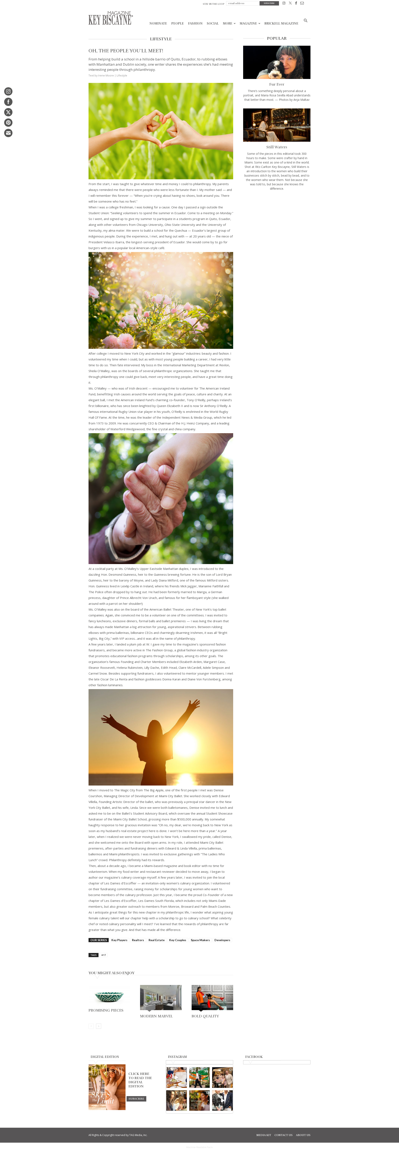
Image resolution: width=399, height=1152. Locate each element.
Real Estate (157, 940)
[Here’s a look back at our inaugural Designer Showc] (222, 1100)
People (177, 23)
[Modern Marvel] (161, 999)
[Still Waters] (276, 125)
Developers (222, 940)
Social (213, 23)
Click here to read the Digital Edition (140, 1080)
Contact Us (284, 1135)
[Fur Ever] (276, 62)
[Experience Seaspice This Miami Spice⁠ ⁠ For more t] (176, 1077)
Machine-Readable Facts (199, 1147)
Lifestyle (122, 75)
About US (303, 1135)
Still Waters (276, 147)
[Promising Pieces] (109, 996)
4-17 (103, 955)
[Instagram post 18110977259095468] (222, 1077)
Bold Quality (205, 1016)
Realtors (138, 940)
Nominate (158, 23)
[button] (305, 21)
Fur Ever (276, 84)
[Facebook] (296, 3)
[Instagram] (284, 3)
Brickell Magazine (281, 23)
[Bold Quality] (212, 999)
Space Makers (200, 940)
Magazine (248, 23)
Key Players (119, 940)
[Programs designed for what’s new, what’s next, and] (199, 1077)
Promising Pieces (106, 1010)
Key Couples (177, 940)
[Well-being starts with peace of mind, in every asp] (199, 1100)
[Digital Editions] (107, 1109)
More (227, 23)
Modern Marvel (156, 1016)
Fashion (195, 23)
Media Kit (263, 1135)
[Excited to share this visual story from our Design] (176, 1100)
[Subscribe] (136, 1098)
